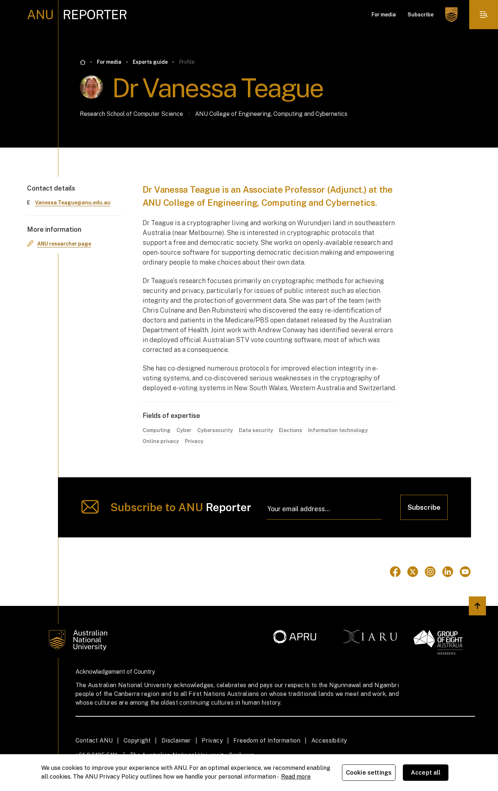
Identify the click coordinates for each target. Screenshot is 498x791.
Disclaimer (176, 740)
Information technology (338, 430)
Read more (296, 776)
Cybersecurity (215, 430)
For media (383, 14)
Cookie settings (369, 772)
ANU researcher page (64, 244)
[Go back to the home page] (83, 62)
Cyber (183, 430)
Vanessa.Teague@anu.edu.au (72, 202)
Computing (157, 430)
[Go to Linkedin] (448, 571)
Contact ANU (94, 740)
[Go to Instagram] (430, 571)
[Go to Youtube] (465, 571)
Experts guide (150, 62)
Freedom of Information (266, 740)
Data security (256, 430)
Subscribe (420, 14)
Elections (290, 430)
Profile (187, 62)
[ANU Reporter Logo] (77, 14)
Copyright (137, 740)
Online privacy (161, 441)
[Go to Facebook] (395, 571)
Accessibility (329, 740)
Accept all (426, 772)
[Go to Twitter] (413, 571)
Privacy (194, 441)
